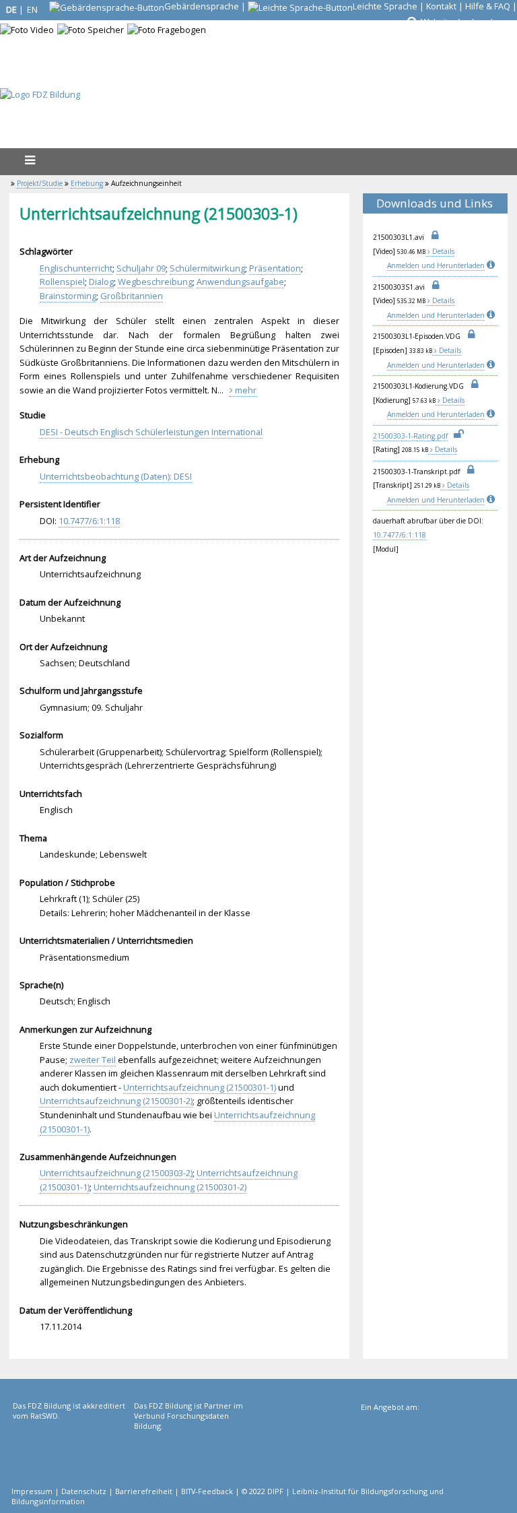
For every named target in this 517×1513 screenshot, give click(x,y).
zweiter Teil (92, 1060)
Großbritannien (131, 296)
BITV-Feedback (207, 1491)
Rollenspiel (62, 282)
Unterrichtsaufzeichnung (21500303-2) (116, 1173)
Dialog (101, 282)
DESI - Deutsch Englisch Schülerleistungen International (151, 432)
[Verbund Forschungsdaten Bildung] (193, 1456)
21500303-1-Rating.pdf (410, 436)
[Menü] (29, 160)
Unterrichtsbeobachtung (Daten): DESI (116, 476)
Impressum (32, 1491)
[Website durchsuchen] (411, 22)
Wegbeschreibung (155, 282)
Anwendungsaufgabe (240, 282)
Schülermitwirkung (207, 268)
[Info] (492, 265)
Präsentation (275, 268)
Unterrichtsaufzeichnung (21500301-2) (116, 1101)
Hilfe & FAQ (487, 6)
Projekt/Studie (40, 183)
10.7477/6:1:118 (399, 535)
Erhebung (87, 183)
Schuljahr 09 (141, 268)
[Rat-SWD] (72, 1456)
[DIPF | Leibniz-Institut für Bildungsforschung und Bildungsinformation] (431, 1457)
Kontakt (441, 6)
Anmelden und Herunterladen (436, 265)
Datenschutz (83, 1491)
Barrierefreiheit (143, 1491)
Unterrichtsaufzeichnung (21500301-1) (199, 1087)
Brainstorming (68, 296)
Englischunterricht (76, 268)
